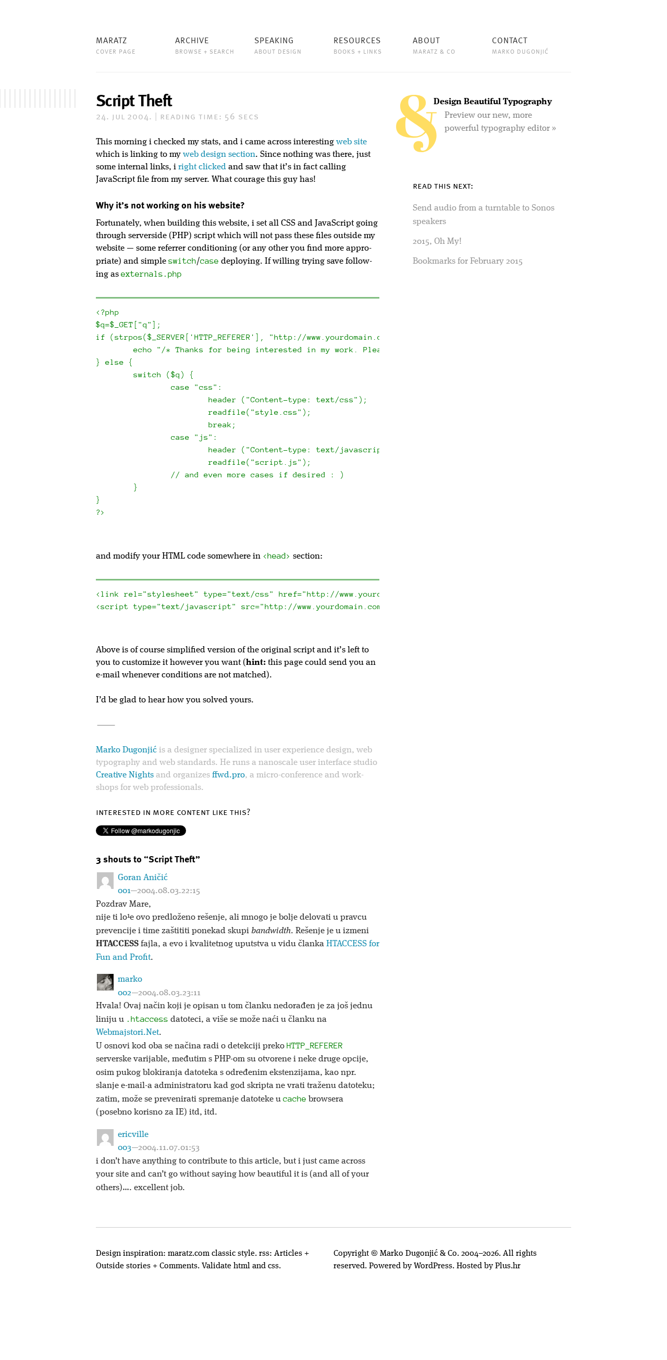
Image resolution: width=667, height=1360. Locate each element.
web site (351, 142)
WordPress (433, 1266)
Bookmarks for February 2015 (468, 261)
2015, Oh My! (437, 241)
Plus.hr (508, 1266)
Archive (204, 45)
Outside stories (123, 1266)
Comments (178, 1266)
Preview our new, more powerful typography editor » (495, 115)
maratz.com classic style (211, 1254)
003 (124, 1147)
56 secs (209, 117)
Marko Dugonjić (126, 750)
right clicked (202, 167)
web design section (219, 154)
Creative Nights (125, 775)
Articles (288, 1254)
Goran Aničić (143, 877)
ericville (133, 1134)
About (434, 45)
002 (124, 992)
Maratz (115, 45)
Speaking (278, 45)
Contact (520, 45)
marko (130, 979)
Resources (358, 45)
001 (124, 890)
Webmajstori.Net (127, 1032)
